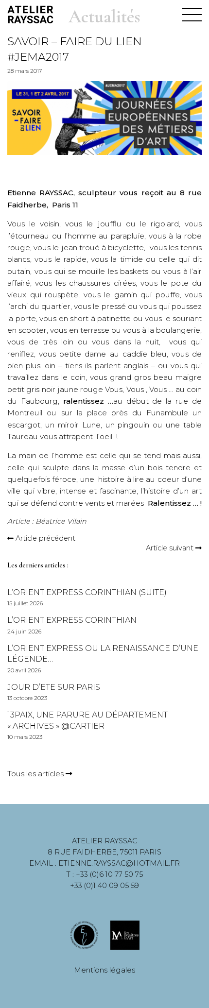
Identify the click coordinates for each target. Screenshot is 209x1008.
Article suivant (169, 548)
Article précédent (45, 538)
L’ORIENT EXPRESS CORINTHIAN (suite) (87, 592)
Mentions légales (104, 969)
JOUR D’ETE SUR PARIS (53, 687)
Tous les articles (36, 773)
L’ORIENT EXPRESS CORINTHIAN (72, 620)
